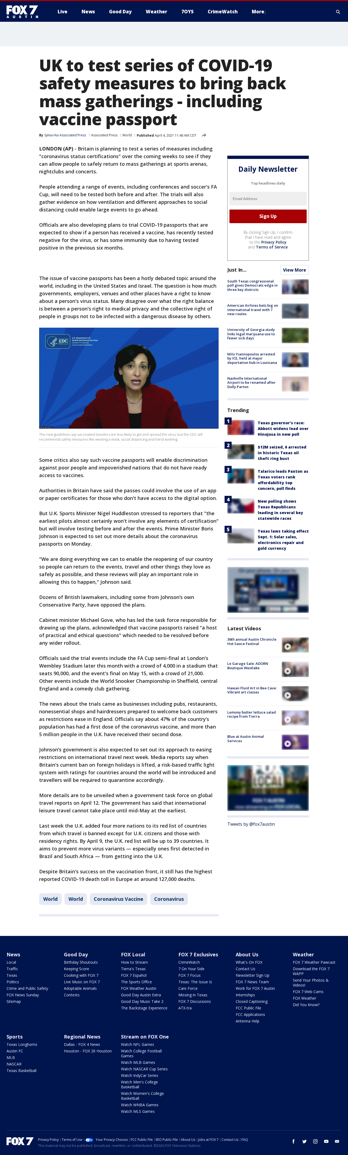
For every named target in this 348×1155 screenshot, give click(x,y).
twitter (304, 1141)
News (13, 954)
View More (294, 270)
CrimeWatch (189, 962)
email (337, 1141)
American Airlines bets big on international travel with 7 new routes (252, 309)
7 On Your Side (191, 968)
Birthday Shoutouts (81, 962)
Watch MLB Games (138, 1062)
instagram (315, 1141)
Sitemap (14, 1001)
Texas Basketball (21, 1070)
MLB (11, 1057)
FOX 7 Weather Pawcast (314, 962)
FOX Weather (304, 998)
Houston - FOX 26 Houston (88, 1050)
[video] (295, 645)
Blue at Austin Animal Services (245, 738)
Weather (303, 954)
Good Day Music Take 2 (142, 1001)
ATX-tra (185, 1007)
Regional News (82, 1036)
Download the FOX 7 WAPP (311, 971)
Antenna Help (247, 1021)
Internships (245, 994)
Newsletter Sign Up (252, 975)
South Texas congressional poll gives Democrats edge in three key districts (252, 285)
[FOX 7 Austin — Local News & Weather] (24, 11)
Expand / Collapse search (338, 12)
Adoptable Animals (80, 988)
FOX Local (133, 954)
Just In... (237, 269)
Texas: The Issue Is (195, 981)
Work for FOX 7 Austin (255, 988)
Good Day (76, 954)
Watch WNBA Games (140, 1104)
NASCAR (14, 1064)
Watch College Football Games (141, 1053)
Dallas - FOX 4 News (82, 1044)
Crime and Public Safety (27, 988)
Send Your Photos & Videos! (311, 983)
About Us (247, 954)
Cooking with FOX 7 (81, 975)
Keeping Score (76, 968)
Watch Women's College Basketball (142, 1096)
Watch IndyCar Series (139, 1075)
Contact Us (245, 968)
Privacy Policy (274, 242)
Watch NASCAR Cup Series (144, 1068)
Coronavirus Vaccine (118, 899)
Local (11, 962)
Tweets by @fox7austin (251, 824)
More (258, 11)
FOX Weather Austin (138, 988)
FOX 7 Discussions (194, 1001)
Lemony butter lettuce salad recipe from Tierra (251, 714)
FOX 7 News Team (252, 981)
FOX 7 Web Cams (308, 991)
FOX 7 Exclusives (198, 954)
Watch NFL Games (137, 1044)
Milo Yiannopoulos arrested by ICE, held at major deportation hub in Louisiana (252, 358)
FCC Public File (248, 1007)
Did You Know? (306, 1004)
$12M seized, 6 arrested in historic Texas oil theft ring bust (282, 452)
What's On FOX (249, 962)
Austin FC (15, 1050)
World (127, 135)
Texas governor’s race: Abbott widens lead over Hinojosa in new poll (283, 428)
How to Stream (134, 962)
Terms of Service (272, 247)
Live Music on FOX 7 (82, 981)
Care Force (188, 988)
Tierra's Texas (133, 968)
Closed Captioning (252, 1001)
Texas (12, 975)
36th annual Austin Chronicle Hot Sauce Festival (251, 641)
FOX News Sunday (23, 994)
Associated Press (104, 135)
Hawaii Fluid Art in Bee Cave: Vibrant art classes (252, 690)
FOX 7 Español (134, 975)
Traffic (12, 968)
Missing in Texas (192, 994)
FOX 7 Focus (189, 975)
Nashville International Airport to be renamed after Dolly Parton (251, 382)
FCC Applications (250, 1014)
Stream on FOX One (145, 1036)
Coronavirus (169, 899)
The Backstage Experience (144, 1007)
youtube (326, 1141)
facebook (293, 1141)
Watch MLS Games (138, 1111)
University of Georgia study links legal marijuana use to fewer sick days (251, 333)
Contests (72, 994)
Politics (13, 981)
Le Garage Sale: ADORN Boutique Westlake (247, 665)
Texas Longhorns (22, 1044)
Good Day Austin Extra (141, 994)
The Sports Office (136, 981)
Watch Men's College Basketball (139, 1084)
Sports (15, 1036)
